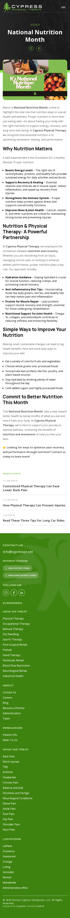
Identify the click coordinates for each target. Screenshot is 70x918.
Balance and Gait (13, 788)
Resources (12, 727)
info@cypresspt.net (18, 552)
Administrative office (15, 888)
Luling (6, 867)
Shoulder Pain (11, 824)
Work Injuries (11, 761)
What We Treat (15, 749)
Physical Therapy (13, 618)
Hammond (9, 856)
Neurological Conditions (17, 798)
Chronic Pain (10, 782)
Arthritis (8, 772)
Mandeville (9, 882)
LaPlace (7, 846)
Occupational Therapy (16, 624)
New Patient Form (19, 568)
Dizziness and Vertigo (16, 793)
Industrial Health (13, 676)
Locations (12, 839)
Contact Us (9, 692)
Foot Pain (8, 814)
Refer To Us (10, 740)
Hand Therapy (11, 655)
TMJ (5, 767)
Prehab (7, 650)
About (8, 685)
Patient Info (10, 735)
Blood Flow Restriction (16, 665)
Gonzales (8, 872)
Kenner (7, 877)
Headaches (9, 777)
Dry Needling (11, 634)
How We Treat (15, 611)
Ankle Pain (9, 808)
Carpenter (21, 906)
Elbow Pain (9, 803)
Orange (7, 861)
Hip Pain (8, 819)
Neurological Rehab (15, 671)
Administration (12, 713)
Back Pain (9, 756)
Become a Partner (14, 708)
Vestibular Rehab (13, 660)
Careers (7, 697)
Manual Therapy (13, 629)
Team (6, 718)
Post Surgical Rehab (15, 644)
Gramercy (8, 851)
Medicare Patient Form (22, 575)
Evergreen (12, 603)
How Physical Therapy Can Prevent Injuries (34, 505)
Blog (5, 703)
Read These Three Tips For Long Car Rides (33, 520)
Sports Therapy (12, 639)
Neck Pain (9, 829)
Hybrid (40, 906)
